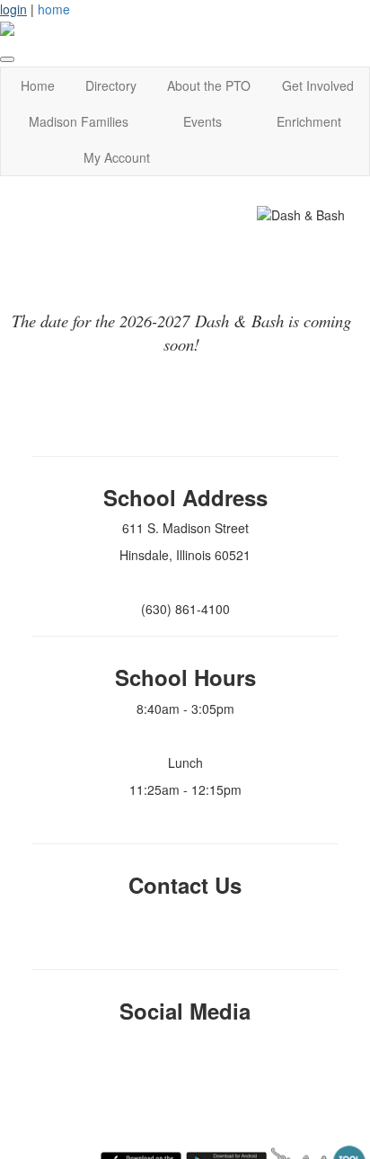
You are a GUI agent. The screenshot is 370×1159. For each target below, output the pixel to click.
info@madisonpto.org (185, 915)
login (13, 9)
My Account (117, 157)
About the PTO (209, 85)
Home (38, 85)
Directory (111, 85)
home (54, 9)
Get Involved (318, 85)
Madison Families (78, 121)
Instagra (179, 1042)
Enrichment (309, 121)
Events (202, 121)
